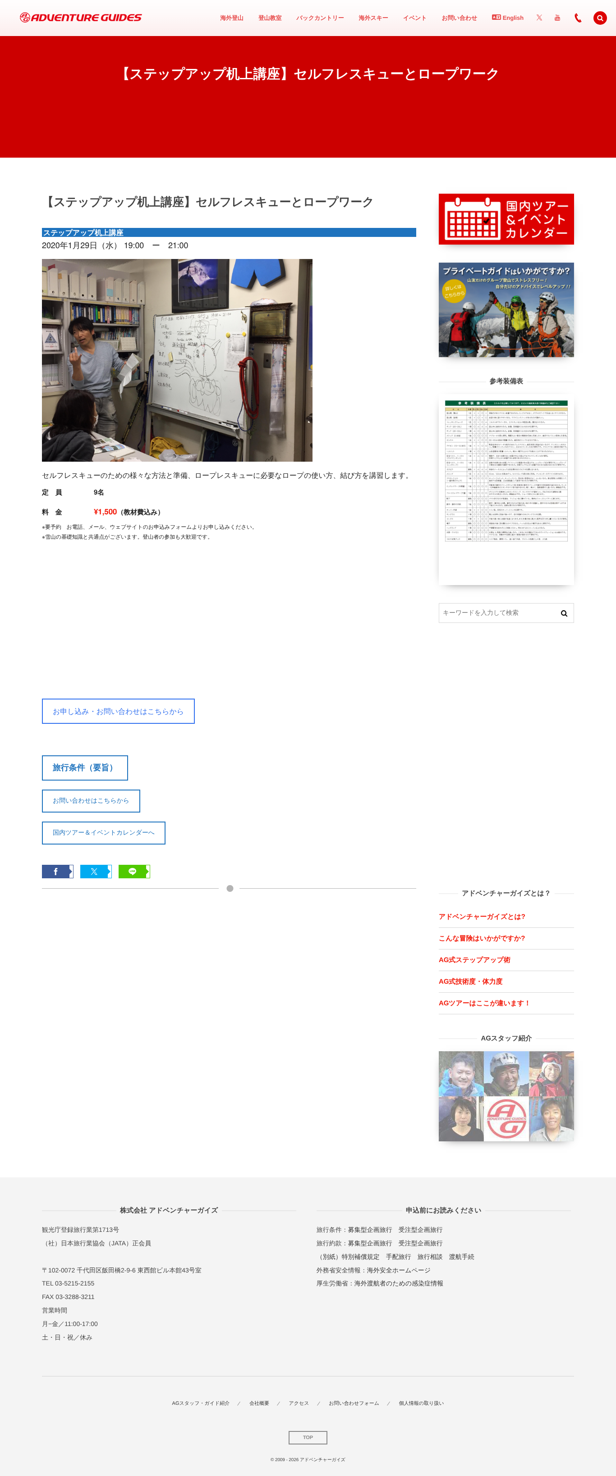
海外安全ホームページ (399, 1270)
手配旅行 (398, 1256)
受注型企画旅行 (421, 1229)
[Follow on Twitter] (539, 18)
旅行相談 (430, 1256)
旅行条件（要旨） (85, 767)
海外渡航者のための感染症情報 (398, 1283)
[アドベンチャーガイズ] (78, 18)
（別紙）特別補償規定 (348, 1256)
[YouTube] (557, 18)
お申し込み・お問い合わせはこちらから (118, 711)
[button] (600, 18)
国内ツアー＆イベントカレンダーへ (104, 832)
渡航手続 (461, 1256)
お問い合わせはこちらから (91, 800)
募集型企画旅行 (370, 1229)
